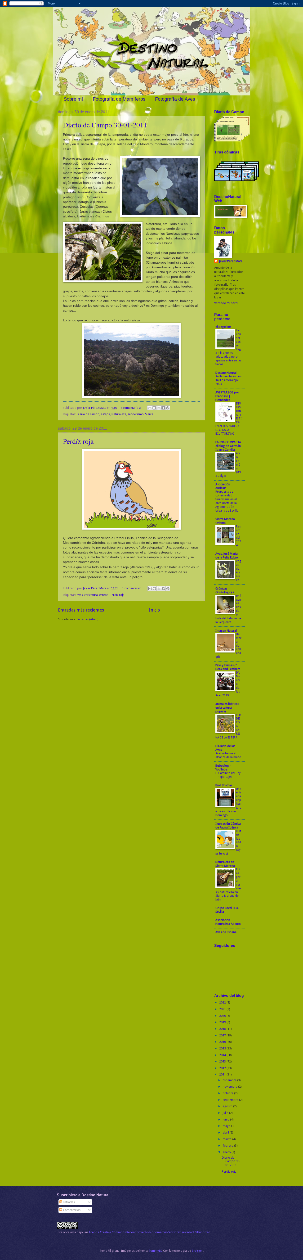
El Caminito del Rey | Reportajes (228, 774)
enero (227, 1152)
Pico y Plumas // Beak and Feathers (227, 667)
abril (226, 1132)
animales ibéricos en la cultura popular (227, 707)
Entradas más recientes (81, 610)
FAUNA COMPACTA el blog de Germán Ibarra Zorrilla (228, 445)
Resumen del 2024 (238, 536)
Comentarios (71, 1210)
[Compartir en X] (158, 407)
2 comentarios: (130, 408)
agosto (228, 1106)
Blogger (197, 1250)
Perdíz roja (78, 441)
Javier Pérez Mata (230, 261)
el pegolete (223, 326)
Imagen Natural (226, 630)
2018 (223, 1028)
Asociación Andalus (222, 486)
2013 (223, 1061)
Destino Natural (225, 372)
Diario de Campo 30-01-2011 (105, 124)
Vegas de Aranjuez (238, 570)
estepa (105, 414)
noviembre (230, 1086)
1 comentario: (132, 588)
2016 (223, 1042)
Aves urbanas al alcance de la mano (228, 755)
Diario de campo (88, 414)
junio (226, 1119)
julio (226, 1113)
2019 (223, 1022)
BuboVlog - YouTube (223, 767)
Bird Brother (223, 785)
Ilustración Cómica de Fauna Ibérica (228, 825)
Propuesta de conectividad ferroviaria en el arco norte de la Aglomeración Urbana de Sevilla (226, 501)
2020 (223, 1015)
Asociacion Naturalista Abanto (228, 922)
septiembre (231, 1100)
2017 (223, 1035)
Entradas (68, 1202)
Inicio (154, 610)
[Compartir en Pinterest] (167, 407)
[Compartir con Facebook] (163, 407)
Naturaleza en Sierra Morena (225, 864)
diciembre (230, 1080)
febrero (228, 1145)
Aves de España (225, 932)
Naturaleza (118, 414)
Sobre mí (73, 99)
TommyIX (155, 1250)
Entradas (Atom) (87, 619)
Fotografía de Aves (175, 99)
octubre (228, 1093)
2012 (223, 1068)
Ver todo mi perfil (226, 303)
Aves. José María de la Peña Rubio (226, 555)
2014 (223, 1055)
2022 (223, 1002)
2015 (223, 1048)
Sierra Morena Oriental (225, 521)
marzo (227, 1139)
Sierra (149, 414)
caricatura (91, 595)
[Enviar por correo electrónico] (149, 407)
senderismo (136, 414)
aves (80, 595)
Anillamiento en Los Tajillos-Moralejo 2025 (228, 380)
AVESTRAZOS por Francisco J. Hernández (227, 396)
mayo (227, 1126)
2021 (223, 1009)
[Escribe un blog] (154, 407)
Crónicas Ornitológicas (224, 590)
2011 (223, 1074)
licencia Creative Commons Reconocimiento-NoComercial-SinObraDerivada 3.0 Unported (149, 1232)
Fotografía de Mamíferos (119, 99)
